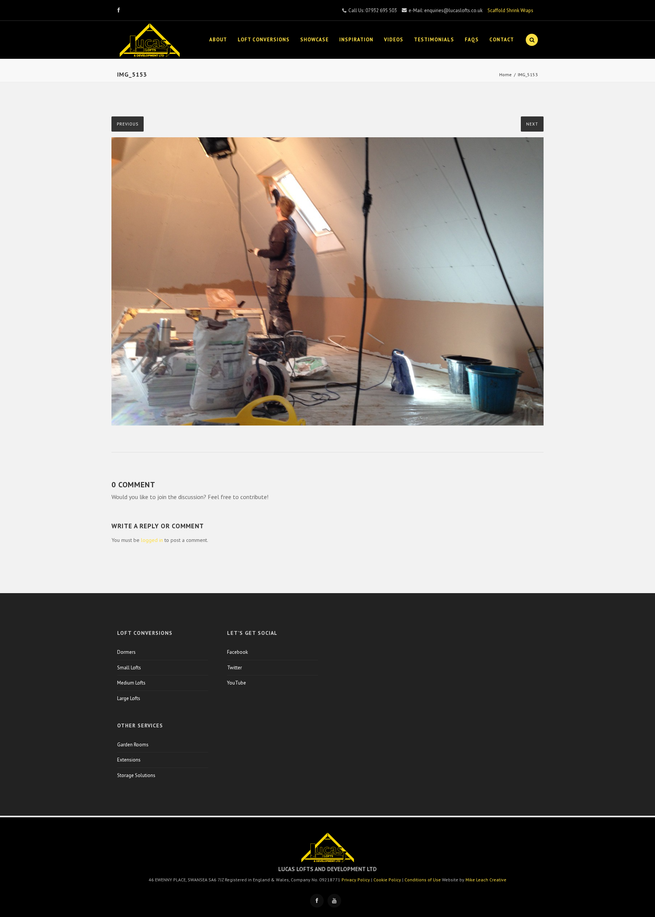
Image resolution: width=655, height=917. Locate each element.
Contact (501, 39)
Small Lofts (129, 667)
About (218, 39)
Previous (127, 124)
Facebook (237, 652)
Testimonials (434, 39)
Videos (393, 39)
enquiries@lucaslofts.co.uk (453, 10)
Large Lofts (128, 698)
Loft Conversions (264, 39)
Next (532, 124)
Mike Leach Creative (485, 879)
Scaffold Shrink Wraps (510, 10)
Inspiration (356, 39)
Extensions (129, 760)
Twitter (234, 667)
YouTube (236, 683)
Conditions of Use (422, 879)
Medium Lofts (131, 683)
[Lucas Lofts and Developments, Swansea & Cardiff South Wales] (149, 40)
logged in (152, 540)
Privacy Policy (356, 879)
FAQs (472, 39)
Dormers (126, 652)
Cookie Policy (387, 879)
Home (505, 74)
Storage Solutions (136, 775)
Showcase (314, 39)
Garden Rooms (133, 744)
